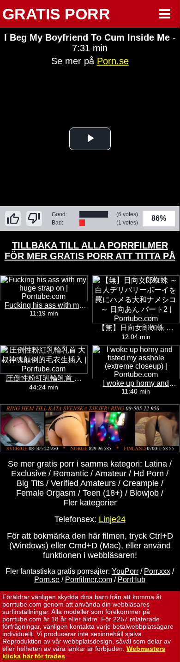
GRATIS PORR (56, 14)
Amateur (110, 473)
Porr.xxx (157, 571)
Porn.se (113, 61)
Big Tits (30, 483)
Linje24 (112, 519)
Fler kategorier (90, 502)
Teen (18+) (103, 493)
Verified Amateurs (83, 483)
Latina (155, 463)
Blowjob (144, 493)
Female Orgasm (46, 493)
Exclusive (28, 473)
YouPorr (125, 571)
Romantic (70, 473)
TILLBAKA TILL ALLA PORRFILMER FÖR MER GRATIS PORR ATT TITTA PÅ (90, 250)
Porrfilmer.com (88, 579)
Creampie (141, 483)
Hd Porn (148, 473)
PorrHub (131, 579)
